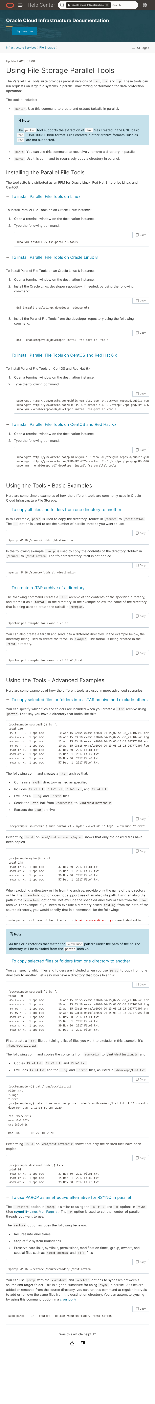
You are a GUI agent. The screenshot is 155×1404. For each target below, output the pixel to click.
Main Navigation (21, 5)
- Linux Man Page (34, 1211)
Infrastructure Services (21, 47)
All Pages (142, 48)
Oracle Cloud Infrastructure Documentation (57, 20)
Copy (143, 234)
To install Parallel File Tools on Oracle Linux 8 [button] (55, 257)
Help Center (41, 5)
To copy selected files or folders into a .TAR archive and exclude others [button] (80, 699)
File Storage (47, 47)
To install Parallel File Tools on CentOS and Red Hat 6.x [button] (64, 355)
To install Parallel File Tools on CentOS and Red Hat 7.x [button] (64, 424)
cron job (66, 1299)
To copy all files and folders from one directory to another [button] (66, 509)
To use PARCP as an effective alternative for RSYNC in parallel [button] (71, 1197)
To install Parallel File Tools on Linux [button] (46, 196)
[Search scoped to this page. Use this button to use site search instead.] (107, 5)
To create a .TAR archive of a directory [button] (48, 587)
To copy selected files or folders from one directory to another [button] (71, 961)
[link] (88, 5)
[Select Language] (145, 5)
